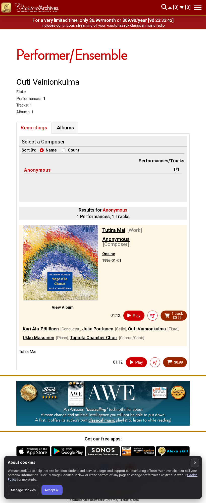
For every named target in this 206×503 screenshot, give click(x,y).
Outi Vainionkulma (147, 328)
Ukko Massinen (38, 337)
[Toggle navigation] (198, 7)
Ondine (108, 253)
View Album (63, 307)
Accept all (52, 490)
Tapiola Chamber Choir (93, 337)
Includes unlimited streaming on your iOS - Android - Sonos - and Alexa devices (103, 25)
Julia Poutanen (97, 328)
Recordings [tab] (34, 128)
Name (51, 150)
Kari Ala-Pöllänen (41, 328)
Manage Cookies (23, 490)
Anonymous (37, 170)
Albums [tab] (65, 128)
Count (73, 150)
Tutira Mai (113, 230)
